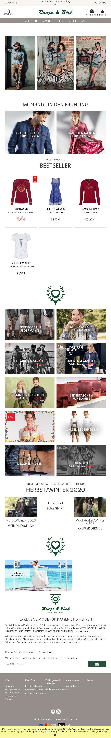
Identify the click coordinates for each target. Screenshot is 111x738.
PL (96, 3)
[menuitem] (30, 21)
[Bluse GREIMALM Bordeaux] (21, 207)
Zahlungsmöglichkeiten (56, 689)
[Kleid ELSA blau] (55, 207)
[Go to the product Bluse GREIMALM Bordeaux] (21, 192)
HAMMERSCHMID (90, 209)
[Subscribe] (97, 664)
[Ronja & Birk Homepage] (55, 11)
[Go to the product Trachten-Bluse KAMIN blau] (21, 246)
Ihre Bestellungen (33, 686)
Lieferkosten (11, 3)
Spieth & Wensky (55, 209)
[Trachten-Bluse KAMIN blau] (21, 261)
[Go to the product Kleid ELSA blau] (55, 192)
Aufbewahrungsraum (35, 693)
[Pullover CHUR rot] (90, 207)
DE (104, 3)
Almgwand (21, 209)
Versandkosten (73, 686)
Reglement (10, 686)
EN (100, 3)
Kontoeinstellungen (34, 690)
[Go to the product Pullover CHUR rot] (90, 192)
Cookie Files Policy (81, 729)
